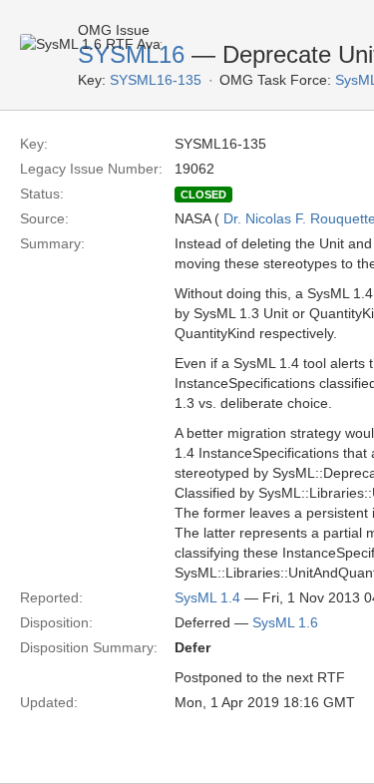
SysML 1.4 (207, 597)
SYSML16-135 (155, 80)
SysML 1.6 (285, 622)
